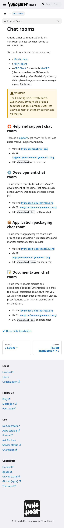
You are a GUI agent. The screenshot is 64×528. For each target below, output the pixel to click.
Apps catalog (9, 430)
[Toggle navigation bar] (4, 4)
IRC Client (20, 68)
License (6, 372)
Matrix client (21, 59)
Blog (4, 399)
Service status (10, 445)
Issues (6, 471)
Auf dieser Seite (13, 21)
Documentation (11, 425)
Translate (7, 486)
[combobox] (51, 4)
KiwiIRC (45, 68)
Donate (6, 467)
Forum (6, 435)
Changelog (8, 449)
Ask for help (9, 440)
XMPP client (20, 63)
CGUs (5, 377)
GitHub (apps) (10, 481)
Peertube (7, 408)
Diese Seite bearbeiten (18, 331)
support (23, 138)
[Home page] (5, 13)
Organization (9, 381)
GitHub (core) (10, 476)
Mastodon (8, 403)
